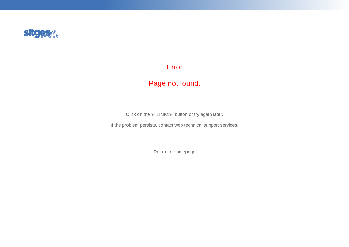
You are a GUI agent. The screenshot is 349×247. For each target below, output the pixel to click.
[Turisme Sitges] (43, 33)
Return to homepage (174, 151)
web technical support (197, 125)
